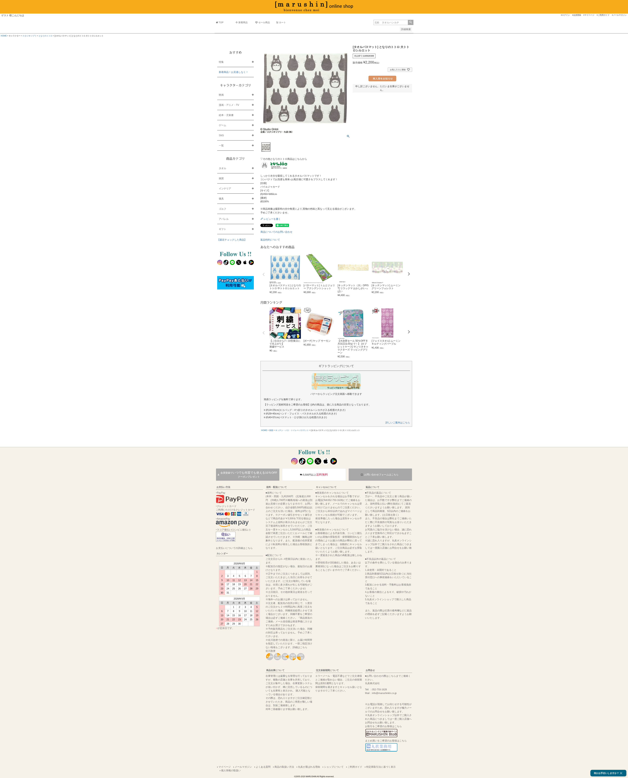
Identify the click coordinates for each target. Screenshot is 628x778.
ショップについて (334, 766)
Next (409, 274)
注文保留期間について (327, 670)
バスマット (304, 430)
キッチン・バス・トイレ (286, 430)
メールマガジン (620, 15)
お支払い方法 (223, 487)
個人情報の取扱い (231, 770)
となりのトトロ (45, 36)
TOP (221, 22)
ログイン (566, 15)
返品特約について (270, 239)
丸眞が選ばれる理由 (309, 766)
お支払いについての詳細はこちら (234, 548)
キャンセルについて (326, 487)
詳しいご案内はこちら (397, 422)
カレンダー (222, 553)
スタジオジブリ (29, 36)
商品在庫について (275, 670)
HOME (4, 36)
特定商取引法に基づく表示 (381, 766)
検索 (410, 22)
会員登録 (577, 15)
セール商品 (264, 22)
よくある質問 (263, 766)
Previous (263, 274)
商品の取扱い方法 (284, 766)
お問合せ (370, 670)
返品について (372, 487)
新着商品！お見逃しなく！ (233, 72)
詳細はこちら (300, 647)
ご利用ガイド (604, 15)
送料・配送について (276, 487)
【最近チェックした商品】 (232, 239)
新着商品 (243, 22)
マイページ (589, 15)
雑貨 (271, 430)
